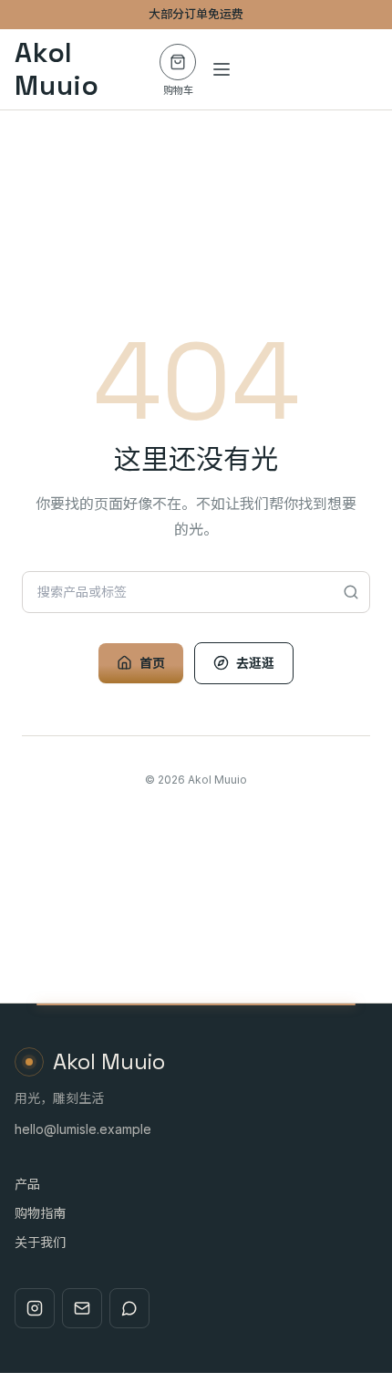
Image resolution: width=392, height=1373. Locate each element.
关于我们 (40, 1242)
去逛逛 (255, 663)
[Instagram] (35, 1308)
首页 (152, 663)
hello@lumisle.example (83, 1129)
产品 (27, 1183)
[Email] (82, 1308)
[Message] (129, 1308)
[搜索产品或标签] (351, 592)
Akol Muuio (57, 69)
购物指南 (40, 1213)
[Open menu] (221, 69)
